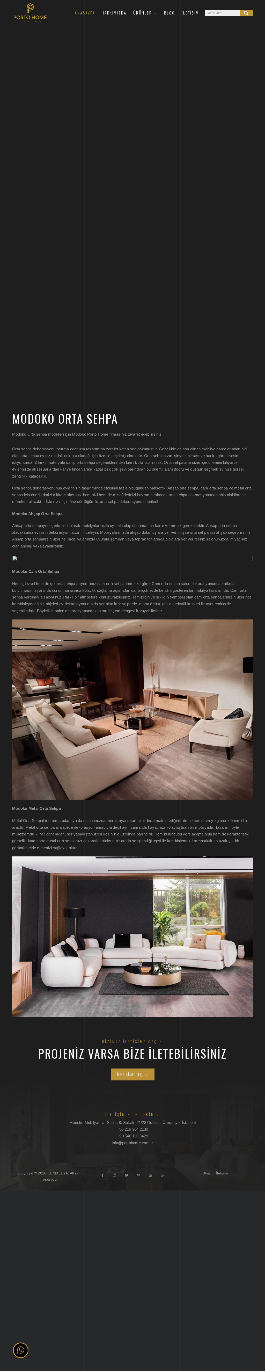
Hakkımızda (114, 13)
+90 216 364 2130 (132, 1129)
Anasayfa (85, 13)
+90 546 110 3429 (132, 1136)
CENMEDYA (58, 1173)
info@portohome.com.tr (132, 1143)
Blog (169, 13)
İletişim (190, 13)
